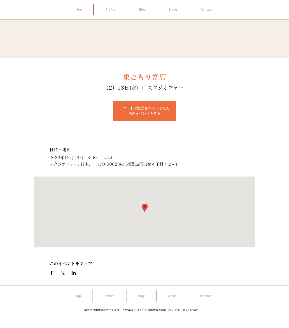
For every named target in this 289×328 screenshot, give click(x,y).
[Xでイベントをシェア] (63, 273)
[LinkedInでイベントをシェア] (74, 273)
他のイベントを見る (144, 114)
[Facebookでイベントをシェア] (51, 273)
